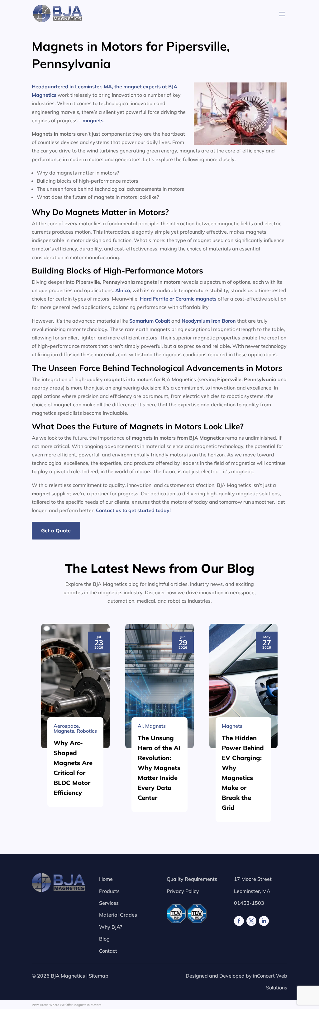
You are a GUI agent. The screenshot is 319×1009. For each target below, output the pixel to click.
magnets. (94, 120)
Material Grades (118, 915)
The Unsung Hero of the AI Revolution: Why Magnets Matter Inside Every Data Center (159, 767)
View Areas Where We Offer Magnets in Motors (66, 1005)
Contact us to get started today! (133, 510)
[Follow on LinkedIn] (264, 921)
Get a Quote (56, 530)
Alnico (122, 290)
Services (109, 903)
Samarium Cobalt (149, 321)
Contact (108, 951)
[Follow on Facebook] (239, 921)
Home (106, 879)
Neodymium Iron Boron (209, 321)
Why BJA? (110, 927)
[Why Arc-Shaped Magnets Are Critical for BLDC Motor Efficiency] (75, 686)
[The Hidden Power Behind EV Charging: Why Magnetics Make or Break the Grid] (243, 686)
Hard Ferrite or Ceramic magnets (178, 299)
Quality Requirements (192, 879)
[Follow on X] (251, 921)
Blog (104, 939)
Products (109, 891)
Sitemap (98, 976)
